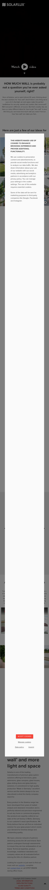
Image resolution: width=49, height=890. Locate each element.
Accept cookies (24, 736)
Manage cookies (24, 742)
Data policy (19, 747)
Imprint (31, 747)
